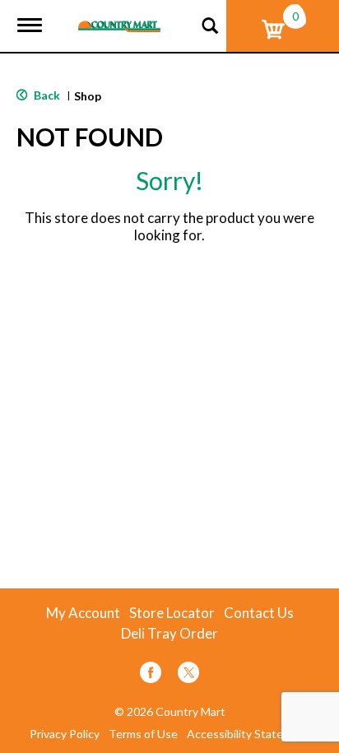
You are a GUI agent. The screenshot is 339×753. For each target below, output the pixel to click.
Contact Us (259, 613)
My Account (83, 613)
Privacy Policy (65, 734)
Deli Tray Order (169, 633)
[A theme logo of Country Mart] (119, 16)
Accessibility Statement (248, 734)
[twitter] (188, 675)
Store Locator (172, 613)
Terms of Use (143, 734)
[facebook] (150, 675)
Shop (87, 96)
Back (45, 95)
